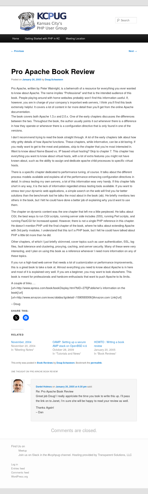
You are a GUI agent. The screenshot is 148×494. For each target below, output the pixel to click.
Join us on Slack (28, 455)
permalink (96, 362)
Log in (14, 464)
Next (133, 51)
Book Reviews (45, 362)
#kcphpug (54, 455)
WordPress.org (19, 476)
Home (15, 38)
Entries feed (18, 468)
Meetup (22, 450)
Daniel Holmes (44, 386)
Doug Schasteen (54, 79)
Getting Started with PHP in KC (42, 38)
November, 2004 (21, 342)
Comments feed (20, 472)
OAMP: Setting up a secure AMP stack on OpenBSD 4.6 (70, 344)
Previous (17, 51)
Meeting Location (75, 38)
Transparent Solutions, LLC (115, 455)
